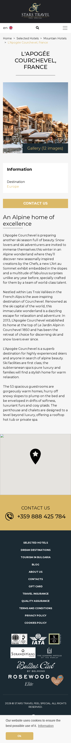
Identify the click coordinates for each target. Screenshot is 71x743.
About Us (35, 571)
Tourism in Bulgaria (35, 557)
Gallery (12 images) (45, 148)
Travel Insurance (35, 593)
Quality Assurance (35, 600)
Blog (35, 564)
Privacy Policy (35, 615)
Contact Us (35, 203)
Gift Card (36, 586)
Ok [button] (19, 735)
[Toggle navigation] (65, 28)
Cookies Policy (35, 622)
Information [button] (46, 725)
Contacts (35, 579)
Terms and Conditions (35, 608)
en (5, 28)
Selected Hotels (35, 542)
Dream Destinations (35, 549)
